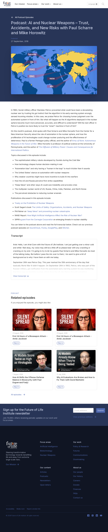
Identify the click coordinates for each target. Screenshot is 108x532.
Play (15, 343)
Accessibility (10, 509)
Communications (80, 455)
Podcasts (44, 476)
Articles (43, 472)
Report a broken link (33, 509)
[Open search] (103, 4)
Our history (78, 476)
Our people (78, 472)
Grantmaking (78, 459)
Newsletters (45, 480)
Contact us (78, 498)
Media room (21, 509)
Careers (76, 480)
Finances (77, 489)
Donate (76, 485)
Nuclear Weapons (47, 455)
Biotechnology (46, 451)
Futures (76, 451)
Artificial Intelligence (49, 446)
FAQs (75, 493)
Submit (100, 410)
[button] (93, 4)
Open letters (45, 485)
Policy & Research (81, 446)
